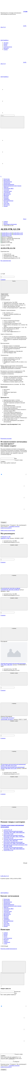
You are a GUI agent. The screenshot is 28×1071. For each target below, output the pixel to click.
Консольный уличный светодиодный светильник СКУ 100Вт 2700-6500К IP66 (14, 842)
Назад (24, 219)
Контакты (6, 48)
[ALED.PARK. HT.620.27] (7, 717)
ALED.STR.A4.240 (8, 838)
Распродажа (7, 179)
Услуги (5, 45)
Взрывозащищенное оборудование (12, 185)
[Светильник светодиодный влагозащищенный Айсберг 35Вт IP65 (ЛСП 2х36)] (14, 765)
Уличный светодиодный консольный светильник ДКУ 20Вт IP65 (13, 840)
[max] (15, 112)
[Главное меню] (1, 972)
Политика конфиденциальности (9, 948)
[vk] (15, 101)
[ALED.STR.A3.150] (6, 233)
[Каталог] (14, 967)
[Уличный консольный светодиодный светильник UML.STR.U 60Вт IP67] (14, 652)
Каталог (6, 934)
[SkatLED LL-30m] (6, 536)
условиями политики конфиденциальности (10, 527)
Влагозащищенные (8, 200)
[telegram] (15, 89)
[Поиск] (12, 979)
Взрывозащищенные (9, 184)
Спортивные (7, 192)
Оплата (5, 44)
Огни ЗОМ (6, 203)
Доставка (6, 42)
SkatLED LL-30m (5, 538)
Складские (6, 189)
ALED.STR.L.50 (8, 829)
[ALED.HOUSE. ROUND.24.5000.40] (10, 588)
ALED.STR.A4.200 (8, 834)
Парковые (6, 198)
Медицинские (7, 194)
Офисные (6, 187)
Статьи (5, 943)
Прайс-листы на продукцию (8, 530)
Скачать (6, 49)
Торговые (6, 196)
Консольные (7, 180)
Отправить (3, 522)
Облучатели (7, 204)
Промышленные (8, 181)
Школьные (6, 195)
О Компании (7, 942)
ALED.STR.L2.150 (8, 850)
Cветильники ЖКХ (9, 188)
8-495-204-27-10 (5, 876)
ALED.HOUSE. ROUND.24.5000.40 (10, 589)
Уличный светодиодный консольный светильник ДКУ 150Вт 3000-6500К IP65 (14, 848)
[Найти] (12, 122)
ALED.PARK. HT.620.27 (7, 719)
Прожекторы (7, 183)
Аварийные (7, 199)
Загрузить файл (5, 1058)
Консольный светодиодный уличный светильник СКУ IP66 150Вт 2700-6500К (14, 836)
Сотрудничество (8, 46)
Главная (6, 932)
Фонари (6, 206)
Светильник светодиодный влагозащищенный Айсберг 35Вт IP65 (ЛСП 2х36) (12, 767)
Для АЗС (6, 202)
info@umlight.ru (4, 892)
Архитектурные (8, 191)
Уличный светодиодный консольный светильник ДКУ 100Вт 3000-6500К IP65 (14, 832)
